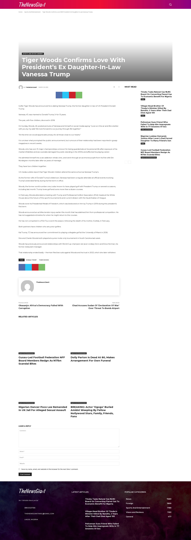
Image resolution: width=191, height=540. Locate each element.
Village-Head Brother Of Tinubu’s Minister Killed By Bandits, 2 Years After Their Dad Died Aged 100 (156, 109)
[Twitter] (65, 95)
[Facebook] (59, 95)
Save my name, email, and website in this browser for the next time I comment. (49, 469)
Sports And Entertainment (32, 12)
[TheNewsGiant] (21, 87)
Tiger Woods (44, 260)
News (142, 99)
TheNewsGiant (31, 87)
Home (20, 12)
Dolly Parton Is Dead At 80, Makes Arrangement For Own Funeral (93, 359)
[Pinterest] (72, 95)
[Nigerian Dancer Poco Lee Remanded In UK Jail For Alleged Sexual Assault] (43, 387)
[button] (170, 4)
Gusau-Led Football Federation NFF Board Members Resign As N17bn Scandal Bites (42, 360)
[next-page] (129, 162)
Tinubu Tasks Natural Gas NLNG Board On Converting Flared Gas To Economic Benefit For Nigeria (156, 94)
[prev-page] (126, 162)
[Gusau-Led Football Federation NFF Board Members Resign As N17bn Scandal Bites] (43, 337)
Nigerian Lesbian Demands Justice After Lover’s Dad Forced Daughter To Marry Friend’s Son (156, 138)
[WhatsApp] (79, 95)
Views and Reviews (146, 129)
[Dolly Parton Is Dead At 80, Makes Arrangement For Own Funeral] (95, 337)
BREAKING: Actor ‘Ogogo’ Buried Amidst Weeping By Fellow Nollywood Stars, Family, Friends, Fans (92, 412)
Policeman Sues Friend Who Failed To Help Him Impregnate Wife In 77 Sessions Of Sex (156, 124)
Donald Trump (31, 260)
